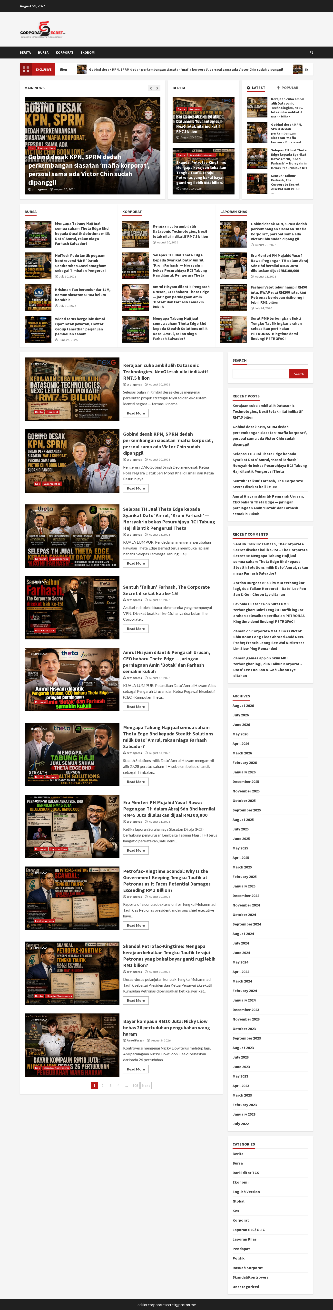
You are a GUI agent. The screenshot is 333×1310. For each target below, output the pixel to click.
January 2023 (244, 1114)
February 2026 (245, 762)
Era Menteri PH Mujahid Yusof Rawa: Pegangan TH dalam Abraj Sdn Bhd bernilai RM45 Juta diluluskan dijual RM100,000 (233, 265)
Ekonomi (88, 52)
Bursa (43, 52)
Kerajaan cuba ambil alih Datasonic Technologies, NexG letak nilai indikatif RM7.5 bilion (257, 107)
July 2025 (241, 829)
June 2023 (241, 1066)
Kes (32, 147)
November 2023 (246, 1019)
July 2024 (241, 943)
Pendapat (241, 1248)
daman (239, 630)
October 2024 (244, 914)
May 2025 (240, 848)
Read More (136, 413)
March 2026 (242, 753)
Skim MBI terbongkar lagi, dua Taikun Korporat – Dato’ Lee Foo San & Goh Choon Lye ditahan (269, 588)
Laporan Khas (46, 147)
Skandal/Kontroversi (202, 155)
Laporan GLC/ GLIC (249, 1229)
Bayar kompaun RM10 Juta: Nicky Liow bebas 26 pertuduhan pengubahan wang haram (72, 1045)
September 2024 (247, 924)
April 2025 (241, 857)
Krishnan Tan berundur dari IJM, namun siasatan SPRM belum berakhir (38, 297)
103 (135, 1085)
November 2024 (246, 905)
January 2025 (244, 886)
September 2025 (247, 810)
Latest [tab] (258, 87)
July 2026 (241, 715)
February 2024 (245, 990)
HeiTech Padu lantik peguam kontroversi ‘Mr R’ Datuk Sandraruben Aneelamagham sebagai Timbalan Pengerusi (38, 265)
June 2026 (241, 724)
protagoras (39, 189)
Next (146, 1085)
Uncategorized (59, 558)
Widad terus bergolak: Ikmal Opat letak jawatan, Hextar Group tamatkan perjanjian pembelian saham (38, 329)
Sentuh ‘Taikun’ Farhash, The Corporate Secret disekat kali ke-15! (257, 183)
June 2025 (241, 838)
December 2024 (246, 895)
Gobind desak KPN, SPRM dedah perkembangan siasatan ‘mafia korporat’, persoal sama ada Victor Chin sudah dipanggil (129, 69)
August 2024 (243, 933)
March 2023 (242, 1095)
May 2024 (240, 962)
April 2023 (241, 1085)
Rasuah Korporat (248, 1267)
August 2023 (243, 1047)
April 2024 (241, 971)
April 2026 (241, 743)
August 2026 (243, 705)
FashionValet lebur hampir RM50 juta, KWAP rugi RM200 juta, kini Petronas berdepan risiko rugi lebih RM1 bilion (233, 297)
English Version (44, 920)
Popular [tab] (289, 87)
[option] (92, 145)
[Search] (311, 52)
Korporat (64, 52)
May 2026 (240, 734)
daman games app (249, 657)
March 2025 (242, 867)
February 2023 (245, 1104)
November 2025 (246, 791)
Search (240, 360)
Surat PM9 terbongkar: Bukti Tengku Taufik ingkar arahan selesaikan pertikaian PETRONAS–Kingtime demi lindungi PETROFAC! (233, 329)
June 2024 (241, 952)
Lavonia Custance (249, 603)
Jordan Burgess (247, 582)
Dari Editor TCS (44, 630)
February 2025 (245, 876)
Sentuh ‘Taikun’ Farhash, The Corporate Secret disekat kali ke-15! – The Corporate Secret (270, 549)
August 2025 (243, 819)
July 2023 (241, 1057)
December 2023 (246, 1009)
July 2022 (241, 1123)
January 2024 (244, 1000)
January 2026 (244, 772)
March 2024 (242, 981)
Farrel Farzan (135, 1040)
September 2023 (247, 1038)
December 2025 (246, 781)
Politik (239, 1258)
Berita (25, 52)
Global (239, 1201)
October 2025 (244, 800)
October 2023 (244, 1028)
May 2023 (240, 1076)
